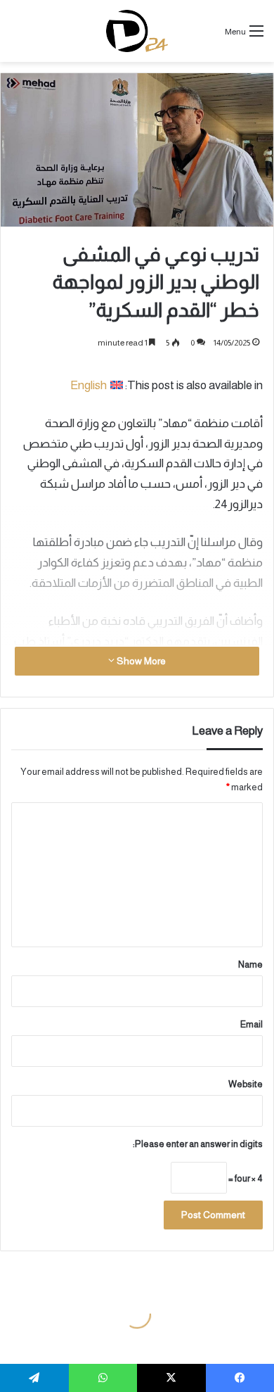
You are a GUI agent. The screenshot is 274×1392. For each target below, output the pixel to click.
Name (250, 964)
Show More (140, 660)
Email (251, 1024)
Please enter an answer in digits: (198, 1144)
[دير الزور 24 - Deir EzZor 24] (137, 31)
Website (245, 1084)
